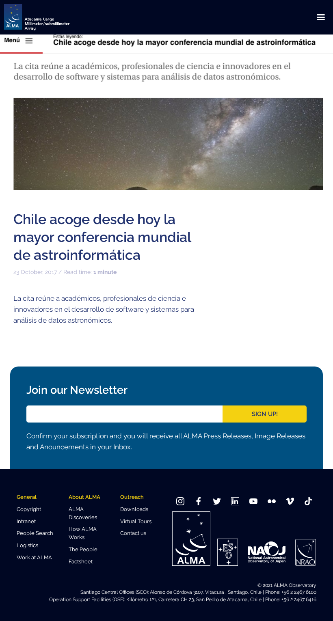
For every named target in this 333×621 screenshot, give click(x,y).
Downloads (134, 509)
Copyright (29, 509)
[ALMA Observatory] (46, 17)
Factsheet (81, 561)
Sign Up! (265, 414)
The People (83, 549)
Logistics (27, 545)
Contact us (133, 533)
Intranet (26, 521)
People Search (35, 533)
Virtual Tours (135, 521)
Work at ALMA (34, 557)
